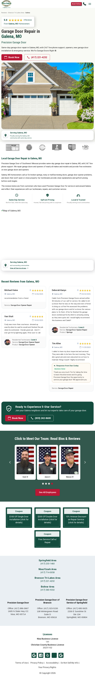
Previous (10, 462)
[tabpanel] (25, 462)
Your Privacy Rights (47, 667)
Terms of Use (21, 663)
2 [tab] (46, 484)
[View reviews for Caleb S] (7, 342)
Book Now (13, 57)
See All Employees (47, 492)
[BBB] (35, 147)
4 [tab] (52, 484)
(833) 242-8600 (43, 418)
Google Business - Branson (60, 655)
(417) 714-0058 (47, 572)
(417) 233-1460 (47, 563)
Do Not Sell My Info (69, 663)
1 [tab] (43, 484)
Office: (18, 608)
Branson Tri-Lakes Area (16, 13)
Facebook (40, 655)
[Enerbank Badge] (83, 147)
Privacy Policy (36, 663)
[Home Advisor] (21, 147)
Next (85, 462)
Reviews (4, 13)
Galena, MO (11, 294)
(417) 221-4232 (39, 57)
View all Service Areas (18, 268)
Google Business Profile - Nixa (34, 655)
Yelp (47, 655)
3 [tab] (49, 484)
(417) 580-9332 (47, 590)
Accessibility (52, 663)
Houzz (54, 655)
